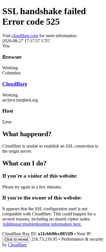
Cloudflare (14, 84)
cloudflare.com (25, 35)
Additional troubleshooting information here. (42, 224)
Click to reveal (16, 239)
